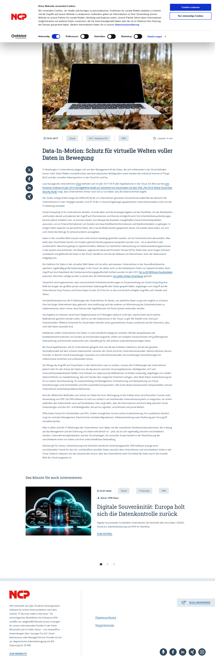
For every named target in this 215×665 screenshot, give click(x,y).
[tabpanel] (107, 511)
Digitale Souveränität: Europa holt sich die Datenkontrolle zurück (141, 510)
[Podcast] (163, 652)
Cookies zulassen (191, 7)
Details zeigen (155, 36)
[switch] (84, 36)
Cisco (78, 183)
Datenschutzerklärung (127, 24)
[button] (31, 179)
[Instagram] (202, 652)
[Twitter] (29, 170)
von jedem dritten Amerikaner (128, 276)
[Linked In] (182, 652)
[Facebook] (173, 652)
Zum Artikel (104, 533)
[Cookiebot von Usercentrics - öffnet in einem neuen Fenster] (19, 36)
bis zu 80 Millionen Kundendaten (155, 272)
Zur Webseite (18, 653)
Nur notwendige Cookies (190, 16)
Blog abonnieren (199, 602)
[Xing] (192, 652)
